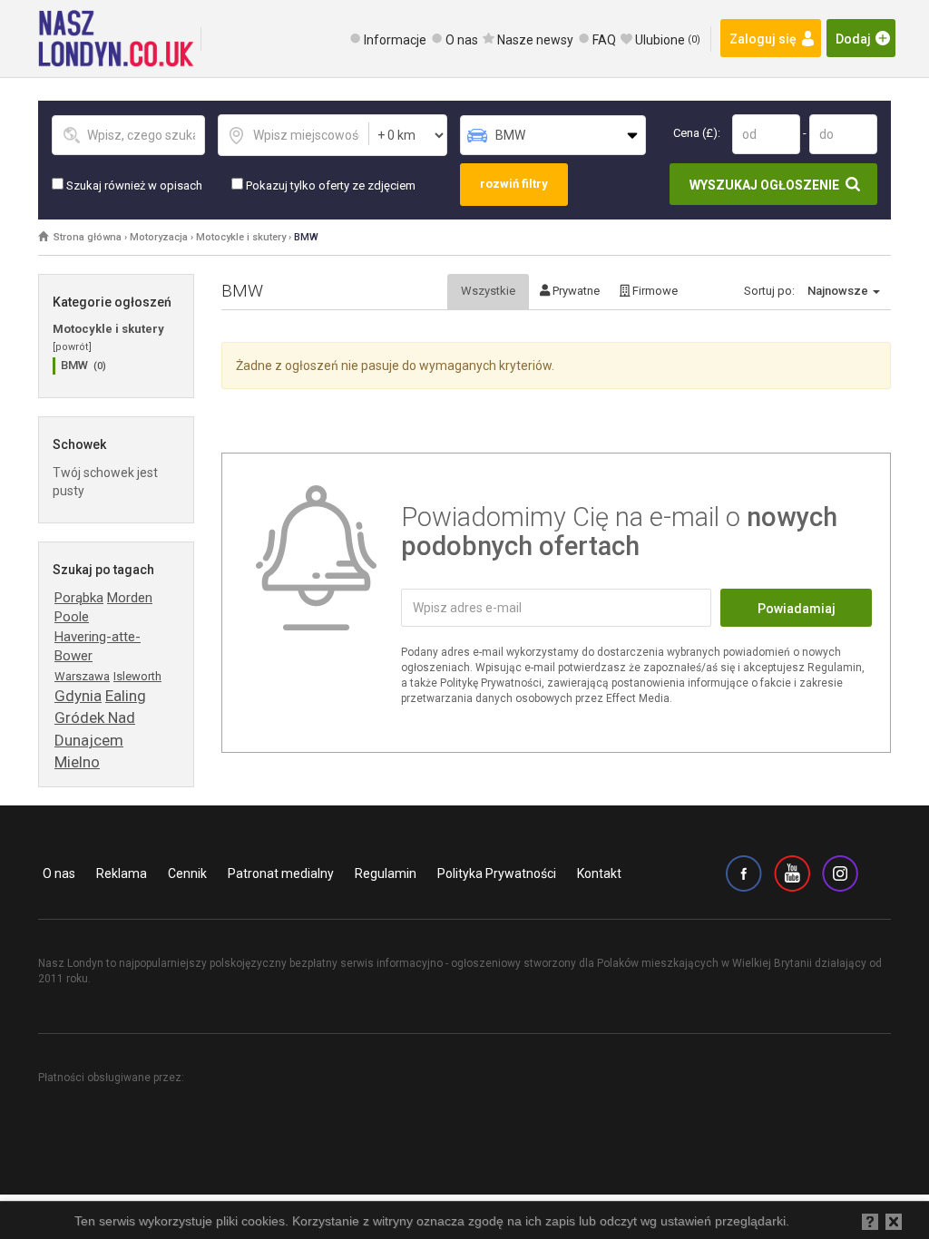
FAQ (604, 40)
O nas (461, 40)
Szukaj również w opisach (133, 185)
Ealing (125, 696)
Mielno (77, 762)
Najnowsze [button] (839, 291)
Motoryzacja (159, 237)
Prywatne (575, 291)
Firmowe (654, 291)
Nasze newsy (535, 40)
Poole (71, 617)
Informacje (395, 40)
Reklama (121, 873)
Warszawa (82, 676)
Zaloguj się (763, 39)
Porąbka (78, 598)
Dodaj (853, 39)
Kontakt (599, 873)
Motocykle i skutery (241, 237)
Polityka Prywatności (496, 873)
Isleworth (137, 676)
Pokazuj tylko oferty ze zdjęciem (329, 185)
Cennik (187, 873)
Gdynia (78, 696)
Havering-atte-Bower (97, 646)
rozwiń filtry (514, 183)
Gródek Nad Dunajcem (94, 728)
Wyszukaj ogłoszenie (764, 185)
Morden (129, 598)
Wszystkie (488, 291)
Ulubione (667, 40)
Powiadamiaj (797, 608)
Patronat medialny (281, 873)
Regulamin (385, 873)
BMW (306, 237)
